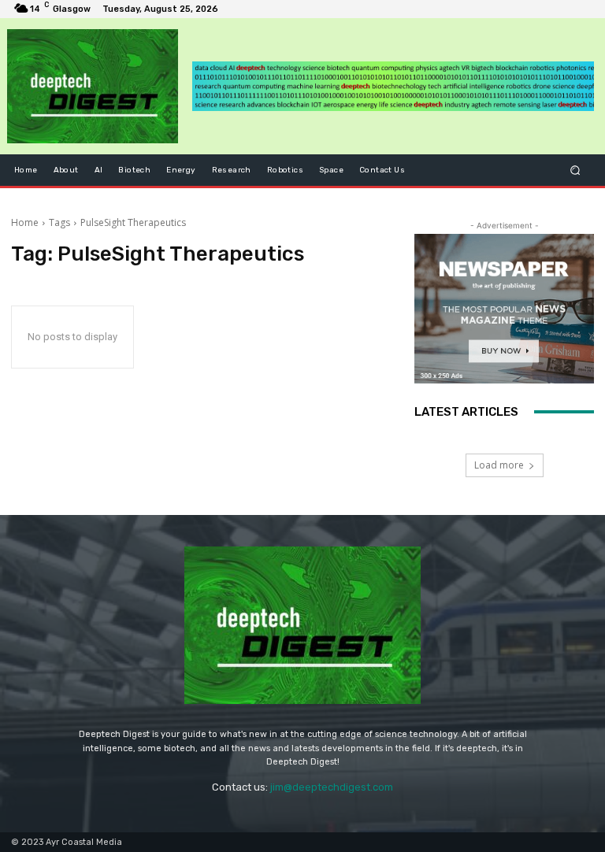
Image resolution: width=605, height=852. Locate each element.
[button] (575, 169)
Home (25, 222)
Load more (499, 465)
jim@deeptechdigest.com (331, 787)
